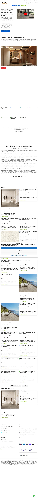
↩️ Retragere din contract (24, 455)
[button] (36, 243)
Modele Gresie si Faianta (16, 5)
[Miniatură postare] (20, 427)
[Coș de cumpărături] (33, 3)
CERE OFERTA (23, 5)
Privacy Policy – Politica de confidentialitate (21, 255)
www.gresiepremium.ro (5, 432)
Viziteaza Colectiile (5, 30)
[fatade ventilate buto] (5, 121)
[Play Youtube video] (25, 14)
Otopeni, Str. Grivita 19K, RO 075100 (7, 426)
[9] (33, 111)
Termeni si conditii (3, 439)
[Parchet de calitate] (23, 117)
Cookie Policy (12, 255)
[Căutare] (26, 3)
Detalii (19, 253)
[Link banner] (19, 56)
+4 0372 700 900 (4, 428)
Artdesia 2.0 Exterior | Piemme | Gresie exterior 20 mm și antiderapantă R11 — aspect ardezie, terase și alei (9, 269)
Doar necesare (19, 250)
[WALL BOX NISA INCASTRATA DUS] (14, 118)
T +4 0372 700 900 (26, 0)
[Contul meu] (31, 3)
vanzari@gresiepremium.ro (33, 0)
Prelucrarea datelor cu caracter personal (7, 441)
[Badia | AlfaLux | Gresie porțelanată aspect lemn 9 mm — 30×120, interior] (10, 312)
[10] (24, 111)
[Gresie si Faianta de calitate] (5, 108)
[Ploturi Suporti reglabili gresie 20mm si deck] (14, 111)
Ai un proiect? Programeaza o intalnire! (19, 103)
